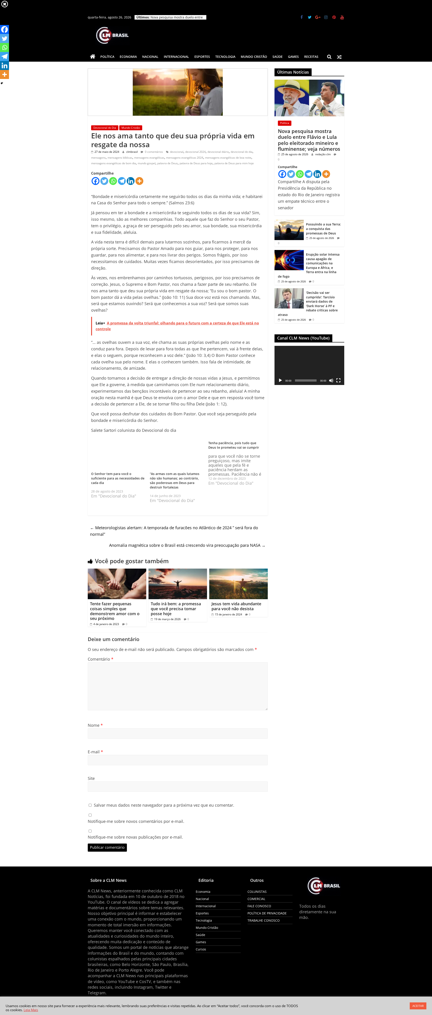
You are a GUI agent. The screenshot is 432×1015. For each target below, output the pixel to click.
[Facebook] (95, 181)
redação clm (323, 154)
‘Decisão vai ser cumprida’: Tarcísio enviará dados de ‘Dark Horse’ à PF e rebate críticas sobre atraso (308, 303)
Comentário (100, 664)
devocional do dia (241, 152)
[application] (309, 365)
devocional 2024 (195, 152)
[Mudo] (331, 380)
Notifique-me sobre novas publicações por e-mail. (135, 842)
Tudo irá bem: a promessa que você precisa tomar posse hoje (176, 613)
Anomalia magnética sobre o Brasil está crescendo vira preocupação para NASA (187, 550)
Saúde (277, 56)
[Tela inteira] (338, 380)
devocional (176, 152)
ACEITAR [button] (418, 1006)
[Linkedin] (131, 181)
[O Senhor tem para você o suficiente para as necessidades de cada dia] (118, 456)
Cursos (201, 954)
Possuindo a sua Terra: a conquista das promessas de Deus (323, 228)
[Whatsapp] (113, 181)
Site (91, 783)
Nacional (150, 56)
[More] (139, 181)
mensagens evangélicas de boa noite (228, 158)
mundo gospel (146, 163)
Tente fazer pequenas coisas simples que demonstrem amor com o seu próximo (115, 616)
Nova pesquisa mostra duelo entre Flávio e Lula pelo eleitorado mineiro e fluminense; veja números (309, 140)
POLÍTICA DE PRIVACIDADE (267, 918)
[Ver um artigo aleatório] (339, 56)
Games (293, 56)
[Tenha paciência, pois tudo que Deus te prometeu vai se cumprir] (237, 463)
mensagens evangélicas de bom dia (113, 163)
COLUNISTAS (257, 896)
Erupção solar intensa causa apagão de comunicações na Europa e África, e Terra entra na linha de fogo (309, 265)
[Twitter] (104, 181)
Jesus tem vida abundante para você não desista (236, 611)
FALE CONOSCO (259, 911)
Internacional (176, 56)
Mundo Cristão (254, 56)
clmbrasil (132, 152)
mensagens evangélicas (149, 158)
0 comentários (153, 152)
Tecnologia (225, 56)
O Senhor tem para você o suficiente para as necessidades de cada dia (117, 477)
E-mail (95, 757)
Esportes (202, 56)
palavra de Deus (167, 163)
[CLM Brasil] (93, 56)
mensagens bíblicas (120, 158)
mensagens (98, 158)
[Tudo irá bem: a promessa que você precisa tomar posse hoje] (177, 576)
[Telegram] (122, 181)
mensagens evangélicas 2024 (184, 158)
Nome (95, 730)
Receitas (311, 56)
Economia (128, 56)
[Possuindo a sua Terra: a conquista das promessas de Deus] (289, 222)
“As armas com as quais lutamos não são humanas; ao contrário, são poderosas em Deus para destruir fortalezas (174, 486)
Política (107, 56)
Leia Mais (31, 1010)
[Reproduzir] (280, 380)
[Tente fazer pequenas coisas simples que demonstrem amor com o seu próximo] (117, 576)
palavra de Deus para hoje (196, 163)
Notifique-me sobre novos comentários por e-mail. (136, 826)
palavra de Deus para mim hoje (234, 163)
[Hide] (2, 83)
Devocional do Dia (104, 128)
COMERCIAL (256, 904)
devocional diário (218, 152)
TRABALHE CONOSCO (264, 925)
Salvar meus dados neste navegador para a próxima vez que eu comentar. (164, 810)
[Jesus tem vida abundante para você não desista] (238, 576)
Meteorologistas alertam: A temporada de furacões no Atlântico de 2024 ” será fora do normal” (174, 536)
